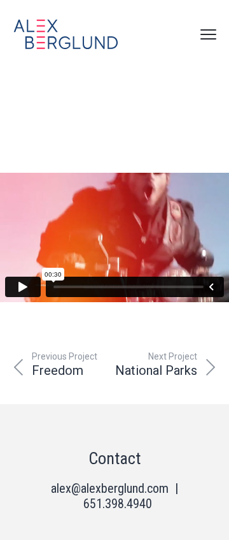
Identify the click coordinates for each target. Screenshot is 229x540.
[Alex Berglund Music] (66, 34)
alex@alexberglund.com (110, 488)
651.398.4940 (117, 503)
